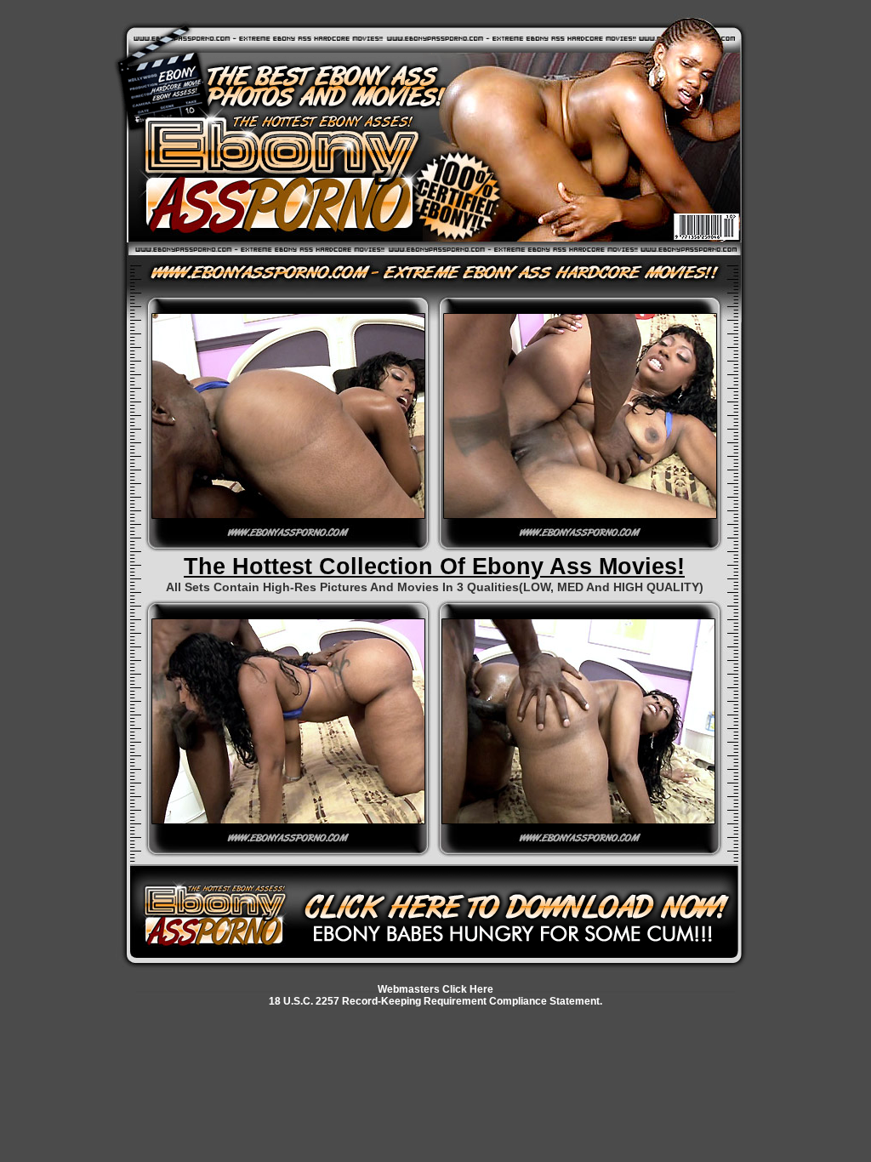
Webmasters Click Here (435, 989)
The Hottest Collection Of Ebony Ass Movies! (434, 566)
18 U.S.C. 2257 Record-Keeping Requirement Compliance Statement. (435, 1001)
